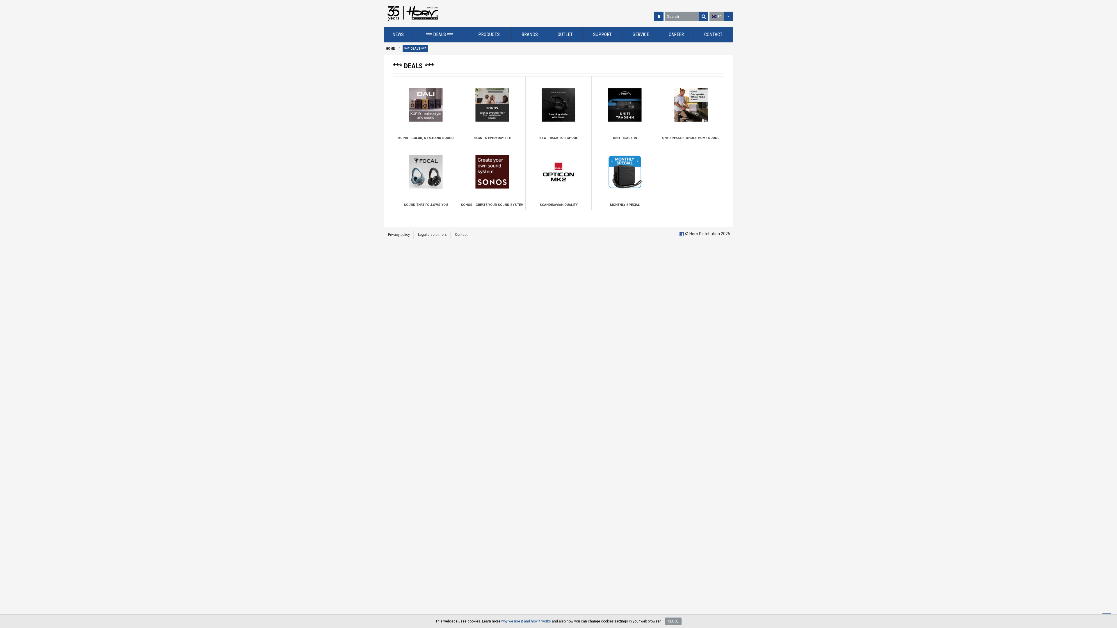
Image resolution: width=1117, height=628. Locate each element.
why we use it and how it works (526, 621)
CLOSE (673, 621)
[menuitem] (398, 34)
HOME (390, 49)
